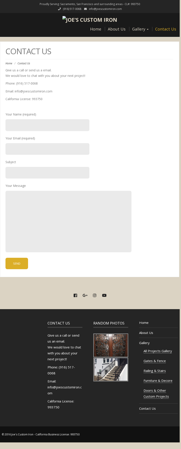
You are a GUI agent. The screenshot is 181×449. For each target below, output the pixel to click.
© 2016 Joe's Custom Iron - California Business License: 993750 (41, 434)
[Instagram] (94, 295)
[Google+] (85, 295)
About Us (117, 29)
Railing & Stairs (155, 370)
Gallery (139, 29)
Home (95, 29)
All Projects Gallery (158, 351)
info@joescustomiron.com (105, 9)
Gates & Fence (155, 361)
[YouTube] (104, 295)
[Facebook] (75, 295)
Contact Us (165, 29)
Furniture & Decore (158, 380)
